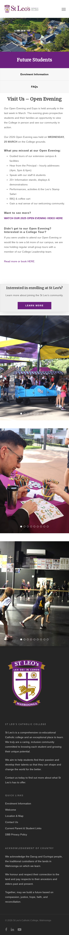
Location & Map (14, 815)
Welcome (10, 809)
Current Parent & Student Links (23, 828)
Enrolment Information (18, 803)
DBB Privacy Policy (16, 834)
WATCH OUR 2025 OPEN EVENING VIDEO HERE (33, 218)
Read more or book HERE (19, 261)
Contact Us (11, 822)
